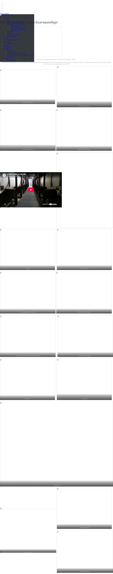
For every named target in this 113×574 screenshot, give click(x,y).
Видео (5, 45)
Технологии (7, 48)
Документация (11, 51)
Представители (11, 60)
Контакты (6, 58)
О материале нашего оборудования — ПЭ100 (20, 55)
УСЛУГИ (6, 38)
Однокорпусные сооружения (15, 23)
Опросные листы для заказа (15, 21)
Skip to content (4, 13)
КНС (8, 19)
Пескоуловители (15, 26)
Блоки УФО (10, 31)
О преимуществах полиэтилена (16, 53)
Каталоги (9, 50)
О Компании (7, 46)
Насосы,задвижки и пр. (13, 35)
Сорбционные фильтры (18, 30)
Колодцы (9, 33)
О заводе (10, 56)
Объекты (9, 43)
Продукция (7, 18)
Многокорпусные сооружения (16, 24)
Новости (6, 41)
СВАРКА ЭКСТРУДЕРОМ (13, 40)
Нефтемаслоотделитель (18, 28)
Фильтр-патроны (12, 36)
